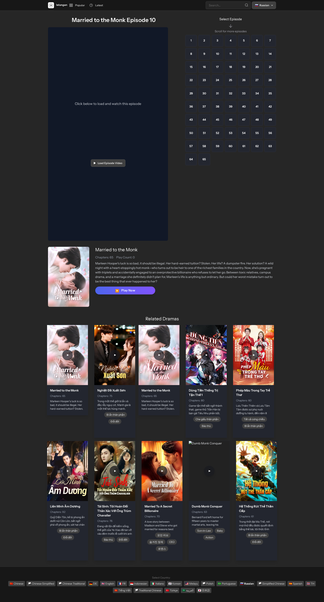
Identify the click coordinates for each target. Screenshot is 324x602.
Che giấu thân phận (207, 419)
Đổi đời (115, 421)
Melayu (191, 583)
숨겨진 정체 (156, 542)
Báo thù (206, 426)
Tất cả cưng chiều (254, 419)
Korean (174, 583)
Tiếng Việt (122, 590)
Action (209, 537)
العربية (188, 590)
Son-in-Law (204, 530)
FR (122, 583)
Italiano (158, 583)
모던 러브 (162, 535)
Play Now (125, 290)
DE (93, 583)
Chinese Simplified (41, 583)
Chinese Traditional (71, 583)
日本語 (204, 590)
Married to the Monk (116, 249)
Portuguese (227, 583)
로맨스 (162, 548)
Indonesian (138, 583)
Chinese (16, 583)
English (107, 583)
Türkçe (172, 590)
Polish (207, 583)
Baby (220, 530)
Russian (247, 583)
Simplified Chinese (271, 583)
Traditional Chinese (148, 590)
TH (310, 583)
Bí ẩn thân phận (115, 414)
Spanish (295, 583)
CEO (172, 542)
